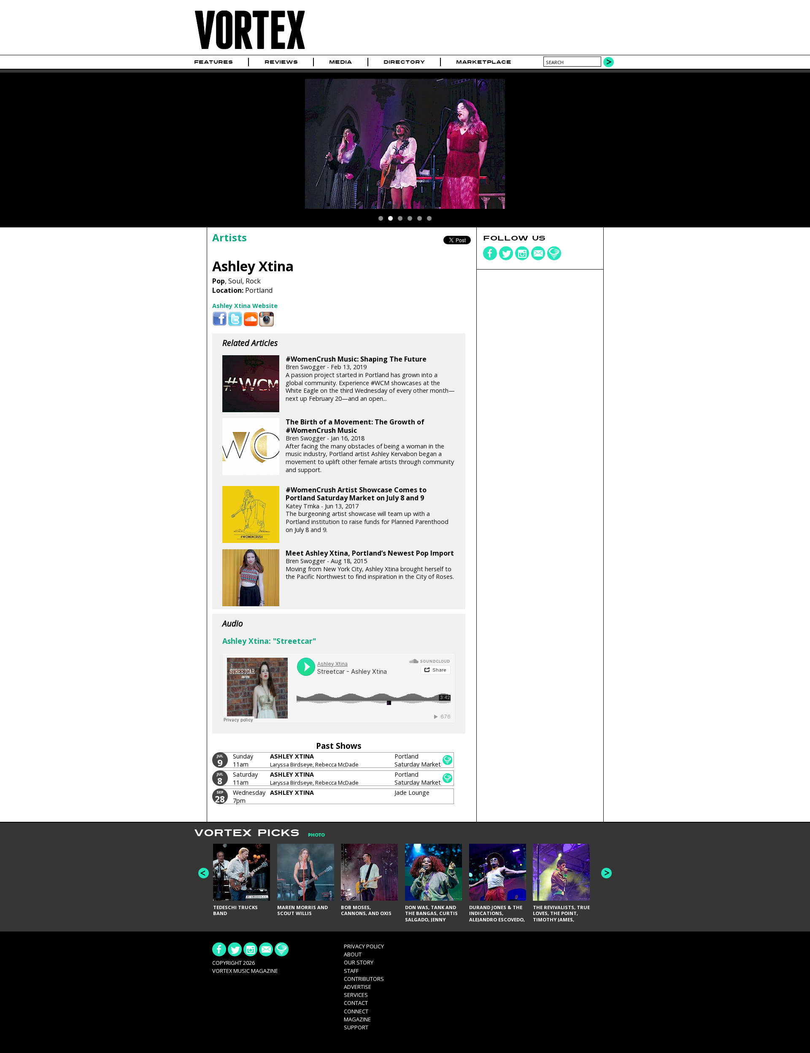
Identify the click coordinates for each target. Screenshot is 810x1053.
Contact (356, 1003)
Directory (404, 62)
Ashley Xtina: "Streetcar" (269, 641)
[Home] (249, 49)
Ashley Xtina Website (245, 306)
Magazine (357, 1019)
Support (356, 1027)
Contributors (364, 979)
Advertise (357, 987)
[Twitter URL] (235, 319)
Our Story (358, 962)
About (353, 954)
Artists (229, 237)
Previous (203, 873)
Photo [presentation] (316, 835)
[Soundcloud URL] (250, 319)
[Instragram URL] (266, 319)
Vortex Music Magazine (245, 971)
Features (213, 62)
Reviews (281, 62)
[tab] (312, 835)
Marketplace (483, 62)
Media (340, 62)
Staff (351, 971)
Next (606, 873)
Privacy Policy (364, 946)
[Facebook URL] (219, 319)
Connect (356, 1011)
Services (356, 995)
